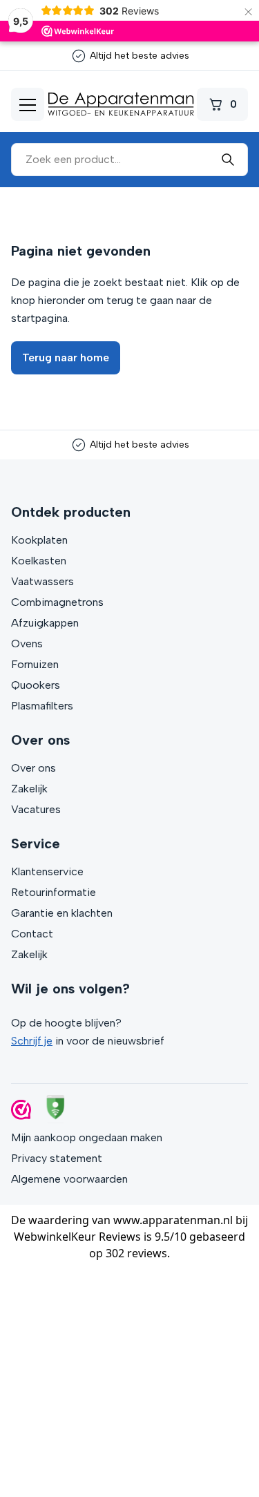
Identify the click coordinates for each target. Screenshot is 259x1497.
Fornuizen (35, 664)
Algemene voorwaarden (69, 1178)
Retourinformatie (53, 892)
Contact (32, 933)
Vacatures (36, 809)
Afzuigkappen (45, 622)
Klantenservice (47, 871)
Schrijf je (31, 1040)
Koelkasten (38, 560)
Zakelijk (29, 788)
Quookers (35, 685)
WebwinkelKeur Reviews (77, 1236)
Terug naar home (65, 357)
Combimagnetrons (57, 602)
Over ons (33, 767)
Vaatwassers (42, 581)
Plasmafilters (42, 705)
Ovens (27, 643)
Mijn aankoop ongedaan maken (86, 1137)
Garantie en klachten (62, 912)
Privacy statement (56, 1158)
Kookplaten (39, 539)
